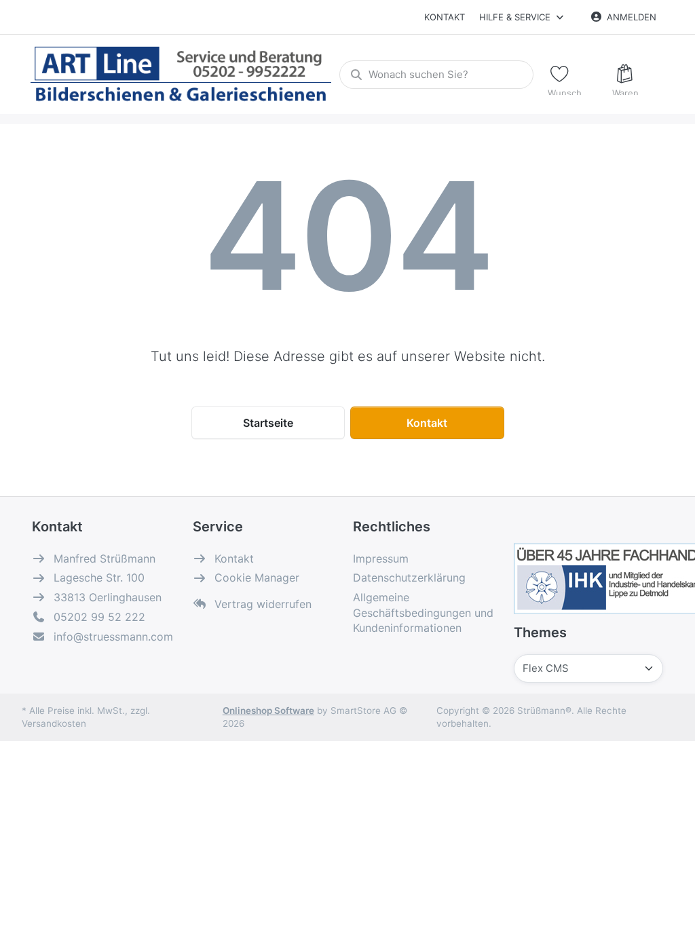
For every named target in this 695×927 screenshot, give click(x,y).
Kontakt (444, 17)
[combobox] (436, 74)
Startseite (268, 423)
